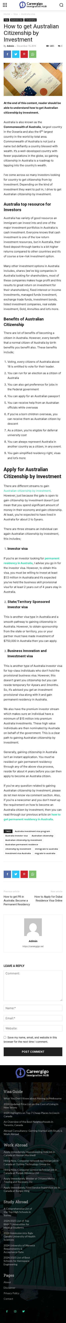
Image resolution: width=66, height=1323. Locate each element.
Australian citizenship (42, 835)
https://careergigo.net (33, 946)
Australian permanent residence (21, 844)
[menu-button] (5, 5)
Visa (16, 14)
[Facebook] (7, 54)
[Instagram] (15, 1311)
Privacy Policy (11, 1293)
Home (7, 14)
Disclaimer (9, 1287)
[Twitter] (15, 54)
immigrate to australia (46, 848)
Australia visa (28, 14)
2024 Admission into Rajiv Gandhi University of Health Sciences (19, 1236)
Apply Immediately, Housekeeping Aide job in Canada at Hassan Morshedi (29, 1153)
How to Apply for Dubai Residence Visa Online (48, 898)
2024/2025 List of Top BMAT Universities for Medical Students (16, 1224)
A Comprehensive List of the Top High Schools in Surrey (18, 1212)
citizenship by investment (18, 848)
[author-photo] (33, 935)
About (7, 1282)
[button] (61, 5)
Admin (10, 45)
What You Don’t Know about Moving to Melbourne (33, 1098)
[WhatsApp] (32, 54)
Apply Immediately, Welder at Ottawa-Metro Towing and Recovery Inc (29, 1180)
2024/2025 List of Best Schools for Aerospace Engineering (17, 1261)
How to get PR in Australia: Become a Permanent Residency (17, 900)
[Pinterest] (24, 54)
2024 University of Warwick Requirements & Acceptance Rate (19, 1249)
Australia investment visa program (32, 831)
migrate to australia (45, 853)
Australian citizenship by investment (27, 490)
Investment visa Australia (18, 853)
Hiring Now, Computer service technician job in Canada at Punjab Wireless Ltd (30, 1171)
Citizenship (30, 20)
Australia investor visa (16, 835)
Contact (8, 1298)
